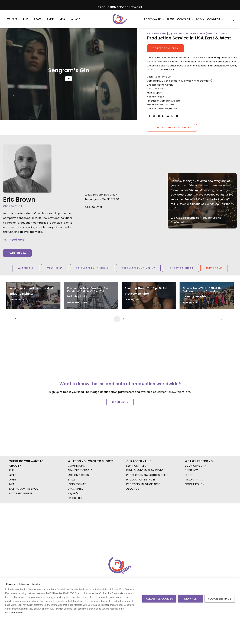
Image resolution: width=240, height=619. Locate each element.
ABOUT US (132, 488)
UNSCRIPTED (75, 488)
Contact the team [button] (166, 48)
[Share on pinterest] (163, 116)
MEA (62, 19)
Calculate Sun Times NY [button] (138, 268)
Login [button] (200, 19)
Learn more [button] (120, 401)
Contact (183, 19)
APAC (37, 19)
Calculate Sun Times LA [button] (92, 268)
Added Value (152, 19)
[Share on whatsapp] (172, 116)
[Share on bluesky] (177, 116)
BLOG (188, 475)
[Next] (220, 320)
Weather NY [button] (55, 268)
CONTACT (191, 470)
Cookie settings (219, 598)
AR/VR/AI (73, 493)
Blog (170, 19)
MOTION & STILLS (78, 475)
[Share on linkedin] (168, 116)
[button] (232, 19)
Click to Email (12, 206)
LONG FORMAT (77, 484)
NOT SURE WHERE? (20, 493)
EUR (25, 19)
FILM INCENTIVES (136, 465)
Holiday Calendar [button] (180, 268)
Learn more (16, 612)
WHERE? (12, 19)
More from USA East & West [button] (172, 127)
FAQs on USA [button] (17, 252)
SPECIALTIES (75, 498)
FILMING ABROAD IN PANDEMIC (144, 470)
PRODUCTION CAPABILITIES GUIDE (147, 475)
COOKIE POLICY (194, 484)
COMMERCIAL (76, 465)
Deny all (190, 598)
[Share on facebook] (149, 116)
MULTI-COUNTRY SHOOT (24, 488)
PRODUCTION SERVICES (140, 479)
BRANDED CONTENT (80, 470)
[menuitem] (13, 19)
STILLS (71, 479)
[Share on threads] (158, 116)
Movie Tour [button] (214, 268)
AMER (50, 19)
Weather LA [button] (26, 268)
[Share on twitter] (154, 116)
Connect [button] (213, 19)
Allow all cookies (159, 598)
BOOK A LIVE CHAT (196, 465)
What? (75, 19)
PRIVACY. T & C (194, 479)
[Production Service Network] (120, 19)
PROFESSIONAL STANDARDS (143, 484)
